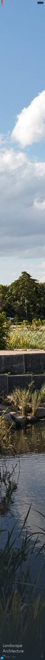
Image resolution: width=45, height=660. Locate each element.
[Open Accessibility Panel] (2, 658)
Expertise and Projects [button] (6, 656)
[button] (40, 2)
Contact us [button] (13, 656)
